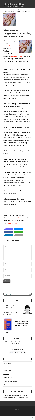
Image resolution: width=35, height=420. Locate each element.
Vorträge (5, 312)
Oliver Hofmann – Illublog (10, 381)
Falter (20, 218)
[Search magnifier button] (30, 294)
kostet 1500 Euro (16, 56)
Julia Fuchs (6, 374)
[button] (31, 3)
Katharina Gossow (8, 377)
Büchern (27, 330)
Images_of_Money (12, 223)
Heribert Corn (7, 367)
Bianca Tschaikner (8, 363)
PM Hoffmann (7, 384)
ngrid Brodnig (7, 305)
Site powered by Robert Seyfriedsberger (18, 411)
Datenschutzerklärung (18, 395)
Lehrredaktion (7, 46)
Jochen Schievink (7, 370)
